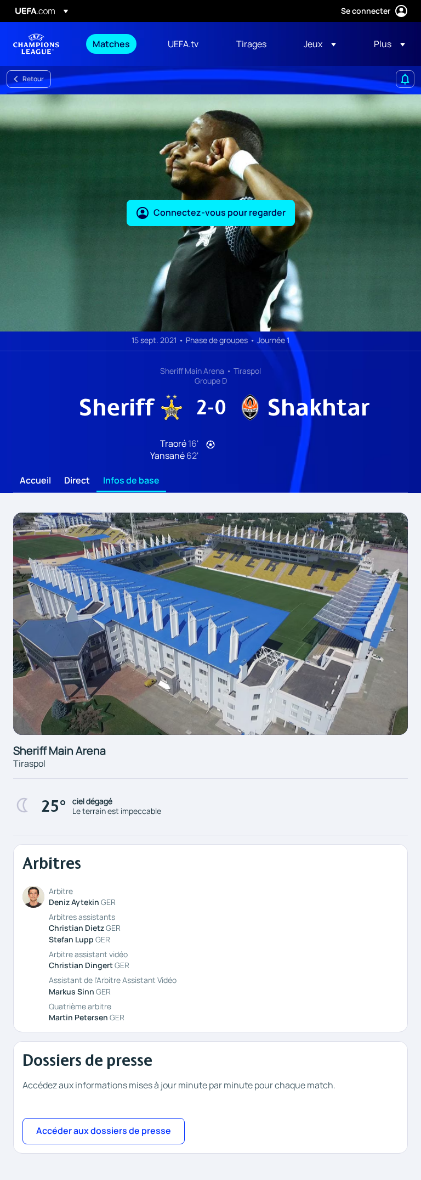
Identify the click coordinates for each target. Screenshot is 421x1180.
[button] (320, 43)
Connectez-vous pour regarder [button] (219, 212)
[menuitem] (116, 43)
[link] (111, 43)
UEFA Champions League (36, 43)
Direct (77, 481)
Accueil (35, 481)
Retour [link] (33, 78)
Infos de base (131, 481)
